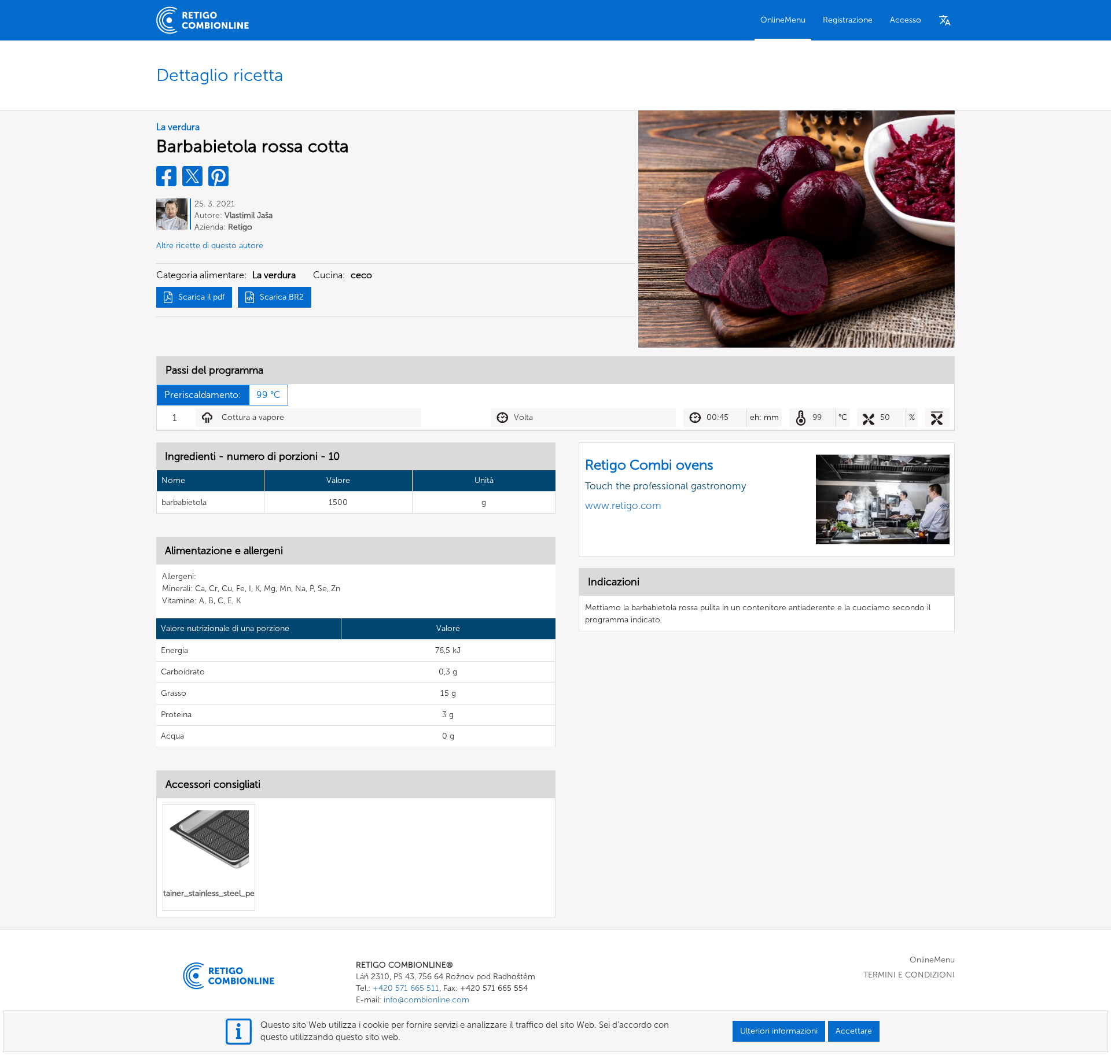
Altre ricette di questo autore (209, 245)
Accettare (854, 1031)
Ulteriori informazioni (779, 1031)
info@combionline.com (426, 1000)
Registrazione (848, 20)
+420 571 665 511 (406, 988)
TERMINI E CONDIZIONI (909, 975)
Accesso (905, 20)
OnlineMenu (782, 20)
